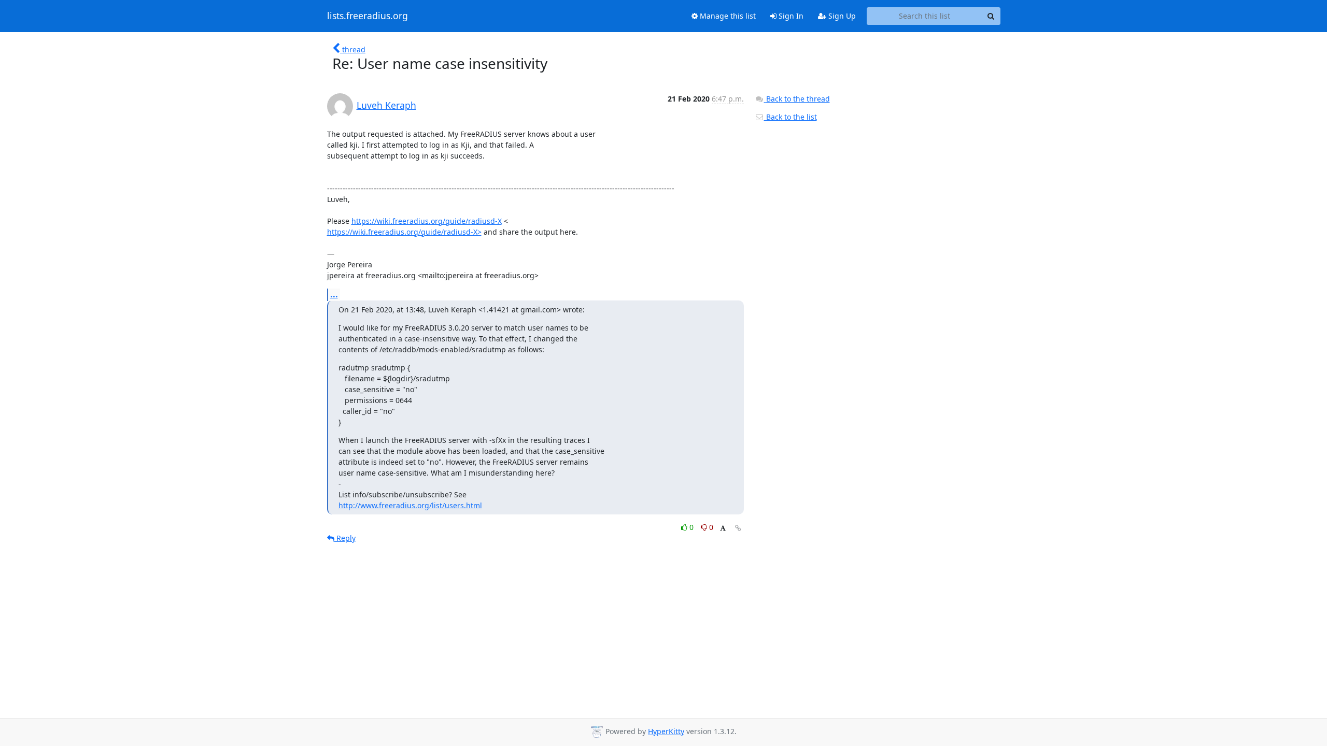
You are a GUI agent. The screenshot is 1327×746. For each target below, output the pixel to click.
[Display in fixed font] (723, 529)
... (334, 294)
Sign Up (841, 16)
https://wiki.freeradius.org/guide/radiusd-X (426, 221)
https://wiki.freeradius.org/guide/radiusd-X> (404, 232)
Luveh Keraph (386, 105)
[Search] (991, 16)
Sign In (790, 16)
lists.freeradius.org (367, 16)
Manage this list (727, 16)
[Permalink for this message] (738, 528)
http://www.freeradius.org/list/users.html (410, 505)
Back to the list (790, 117)
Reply (345, 538)
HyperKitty (666, 731)
